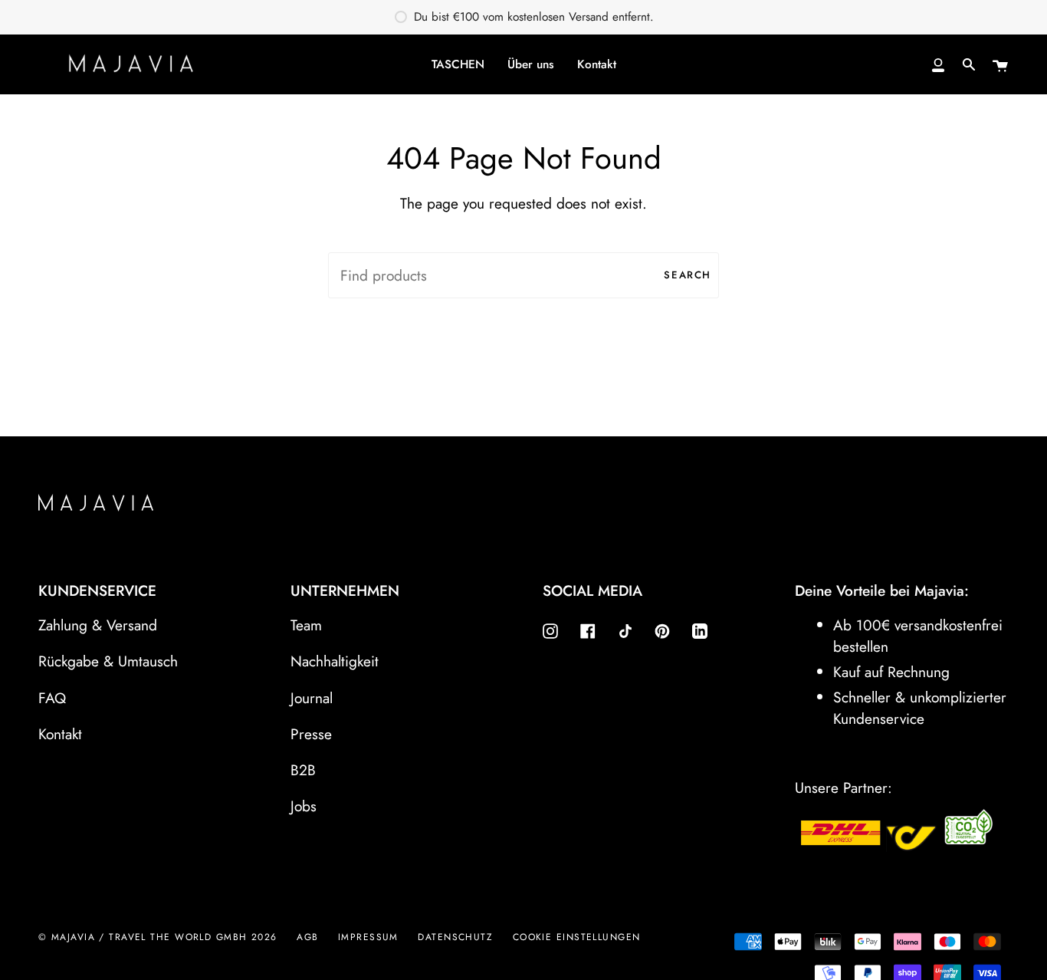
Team (306, 625)
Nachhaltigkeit (334, 661)
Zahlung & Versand (97, 625)
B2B (303, 770)
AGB (307, 937)
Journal (311, 698)
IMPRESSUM (368, 937)
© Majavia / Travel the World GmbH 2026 (157, 937)
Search (687, 275)
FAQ (52, 698)
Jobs (303, 806)
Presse (311, 734)
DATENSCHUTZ (455, 937)
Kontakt (60, 734)
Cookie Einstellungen (577, 937)
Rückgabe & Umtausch (108, 661)
